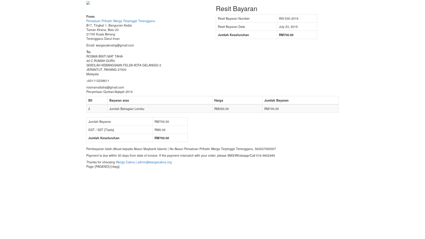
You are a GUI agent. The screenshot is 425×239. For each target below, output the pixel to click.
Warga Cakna (125, 162)
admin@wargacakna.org (154, 162)
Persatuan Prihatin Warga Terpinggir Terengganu (120, 21)
